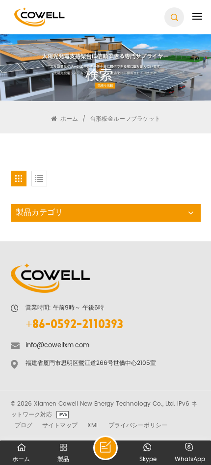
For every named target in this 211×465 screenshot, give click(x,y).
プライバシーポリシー (137, 425)
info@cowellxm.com (57, 345)
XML (93, 425)
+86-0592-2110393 (74, 325)
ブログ (23, 425)
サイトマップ (60, 425)
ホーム (68, 119)
